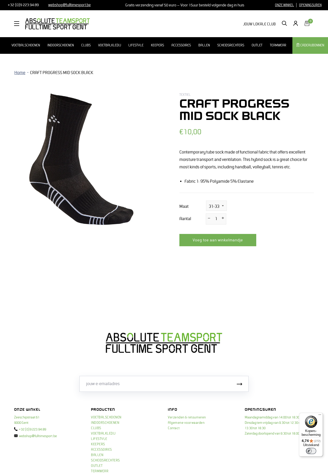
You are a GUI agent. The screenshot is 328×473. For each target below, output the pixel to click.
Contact (174, 428)
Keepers (157, 45)
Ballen (204, 45)
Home (19, 72)
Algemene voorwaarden (186, 423)
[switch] (311, 451)
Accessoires (181, 45)
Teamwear (278, 45)
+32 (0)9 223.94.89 (23, 5)
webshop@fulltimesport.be (38, 436)
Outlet (257, 45)
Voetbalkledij (109, 45)
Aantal (185, 218)
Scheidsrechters (230, 45)
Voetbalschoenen (26, 45)
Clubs (86, 45)
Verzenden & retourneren (187, 417)
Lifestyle (136, 45)
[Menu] (320, 416)
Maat (184, 206)
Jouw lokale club (259, 24)
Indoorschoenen (60, 45)
